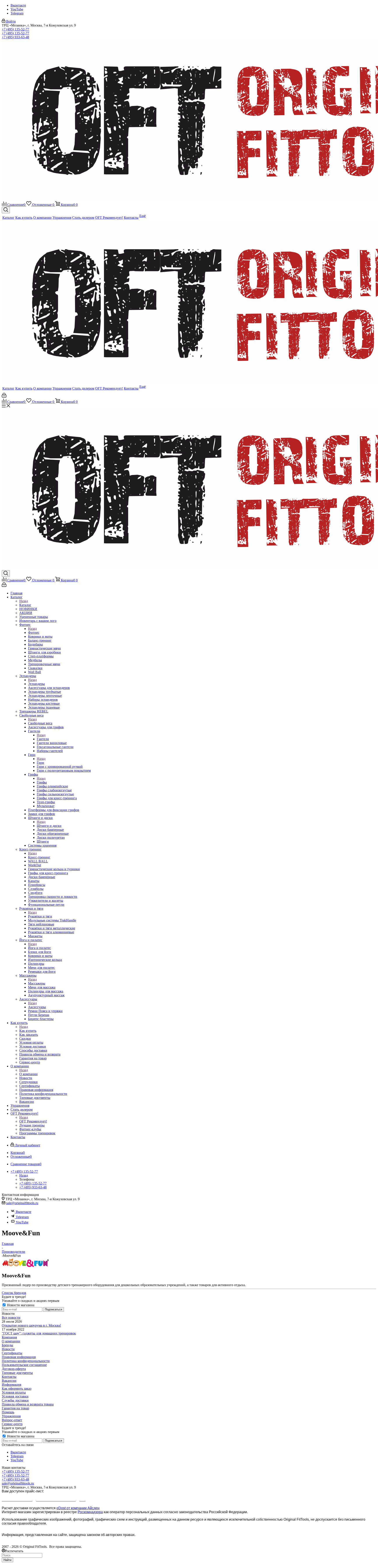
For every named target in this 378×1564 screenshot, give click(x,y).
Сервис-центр (12, 1424)
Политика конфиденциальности (26, 1361)
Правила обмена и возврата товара (28, 1404)
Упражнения (11, 1416)
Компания (9, 1337)
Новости (8, 1349)
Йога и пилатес (39, 948)
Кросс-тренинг (39, 857)
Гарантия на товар (15, 1408)
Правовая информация (19, 1357)
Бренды (7, 1345)
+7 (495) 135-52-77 (15, 29)
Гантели (43, 739)
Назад (23, 601)
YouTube (16, 9)
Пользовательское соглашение (24, 1365)
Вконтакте (18, 5)
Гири (40, 762)
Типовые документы (17, 1373)
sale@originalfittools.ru (22, 1203)
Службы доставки (15, 1400)
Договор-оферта (14, 1369)
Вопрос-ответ (12, 1420)
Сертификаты (12, 1353)
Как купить (27, 1031)
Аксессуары (37, 1007)
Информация (11, 1384)
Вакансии (9, 1380)
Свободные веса (40, 723)
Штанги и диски (49, 826)
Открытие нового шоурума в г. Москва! (31, 1325)
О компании (28, 1074)
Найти (7, 1560)
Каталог (25, 605)
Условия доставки (15, 1396)
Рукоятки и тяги (40, 916)
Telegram (16, 13)
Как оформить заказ (16, 1388)
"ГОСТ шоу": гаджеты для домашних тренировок (39, 1333)
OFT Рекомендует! (33, 1121)
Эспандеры (36, 684)
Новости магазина (20, 1305)
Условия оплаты (14, 1392)
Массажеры (36, 983)
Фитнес (33, 632)
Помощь (8, 1412)
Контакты (9, 1377)
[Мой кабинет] (4, 396)
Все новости (11, 1317)
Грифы (42, 782)
